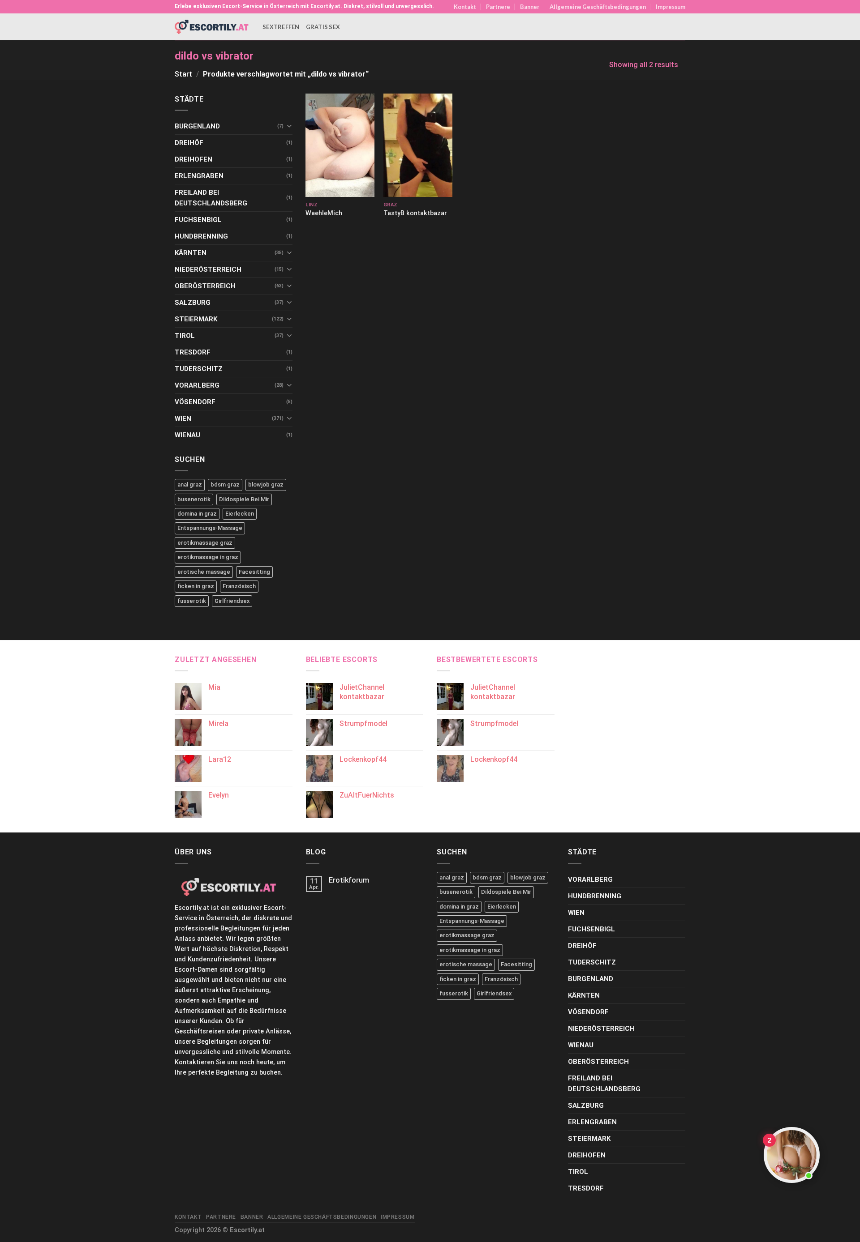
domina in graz (197, 513)
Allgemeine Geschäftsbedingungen (598, 6)
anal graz (189, 484)
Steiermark (196, 319)
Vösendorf (195, 402)
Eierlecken (239, 513)
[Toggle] (289, 126)
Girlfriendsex (232, 601)
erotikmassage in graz (207, 557)
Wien (183, 418)
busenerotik (194, 499)
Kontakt (465, 6)
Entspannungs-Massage (209, 528)
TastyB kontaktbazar (415, 213)
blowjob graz (266, 484)
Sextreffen (281, 26)
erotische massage (203, 571)
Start (183, 74)
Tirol (185, 336)
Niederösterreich (208, 269)
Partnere (498, 6)
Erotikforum (349, 880)
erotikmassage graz (204, 542)
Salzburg (193, 303)
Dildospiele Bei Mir (244, 499)
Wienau (187, 435)
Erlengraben (199, 176)
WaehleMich (323, 213)
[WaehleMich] (339, 145)
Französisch (239, 586)
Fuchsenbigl (198, 220)
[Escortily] (212, 27)
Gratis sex (323, 26)
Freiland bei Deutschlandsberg (211, 197)
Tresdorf (193, 352)
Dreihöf (189, 143)
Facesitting (254, 571)
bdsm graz (225, 484)
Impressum (670, 6)
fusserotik (191, 601)
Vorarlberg (197, 385)
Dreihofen (193, 159)
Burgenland (197, 126)
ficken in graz (195, 586)
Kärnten (190, 253)
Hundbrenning (201, 236)
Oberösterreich (205, 286)
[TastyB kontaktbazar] (417, 145)
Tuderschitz (199, 369)
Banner (529, 6)
